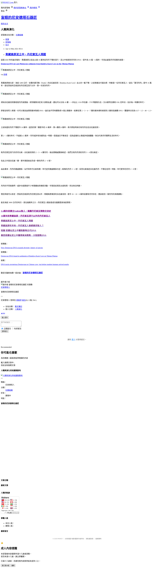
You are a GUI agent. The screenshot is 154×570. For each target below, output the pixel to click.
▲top (3, 313)
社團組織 (19, 35)
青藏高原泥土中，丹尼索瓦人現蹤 (25, 54)
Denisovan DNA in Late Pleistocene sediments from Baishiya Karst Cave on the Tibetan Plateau (37, 64)
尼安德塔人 (5, 287)
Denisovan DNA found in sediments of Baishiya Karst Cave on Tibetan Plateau (29, 256)
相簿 (7, 39)
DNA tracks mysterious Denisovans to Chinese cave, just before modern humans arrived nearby (35, 264)
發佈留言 (5, 331)
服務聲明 (98, 539)
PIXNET (60, 539)
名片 (7, 45)
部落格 (8, 42)
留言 (24, 300)
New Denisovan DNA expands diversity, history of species (22, 248)
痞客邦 (19, 300)
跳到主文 (4, 24)
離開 (12, 565)
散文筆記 (18, 306)
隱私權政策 (89, 539)
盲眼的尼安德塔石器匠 (19, 17)
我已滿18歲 (5, 565)
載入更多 (5, 317)
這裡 (5, 74)
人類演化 (18, 309)
